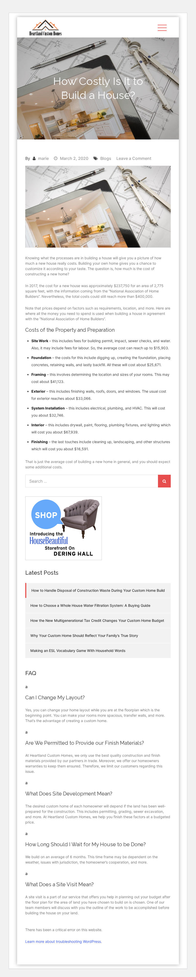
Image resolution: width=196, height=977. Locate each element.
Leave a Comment (133, 158)
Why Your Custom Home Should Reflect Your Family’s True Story (84, 635)
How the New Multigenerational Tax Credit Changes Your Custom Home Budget (97, 620)
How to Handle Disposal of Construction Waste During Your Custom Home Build (98, 590)
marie (43, 158)
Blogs (105, 158)
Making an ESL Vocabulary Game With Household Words (78, 650)
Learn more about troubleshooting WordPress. (63, 941)
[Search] (164, 481)
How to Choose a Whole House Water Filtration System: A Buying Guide (90, 605)
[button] (98, 692)
